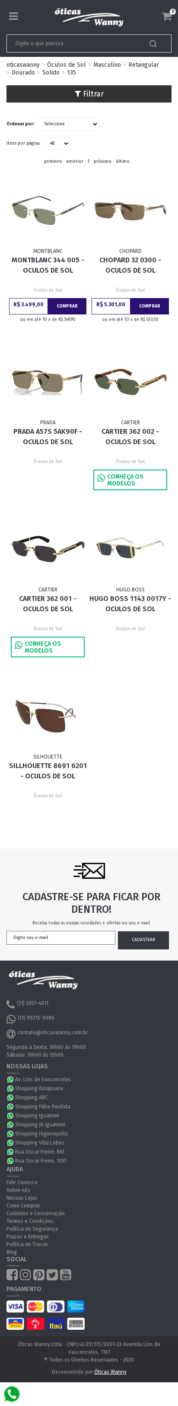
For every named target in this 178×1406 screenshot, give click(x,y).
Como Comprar (23, 1206)
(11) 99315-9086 (36, 1018)
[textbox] (73, 43)
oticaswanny (23, 64)
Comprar (67, 306)
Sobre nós (18, 1190)
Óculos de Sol (66, 64)
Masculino (107, 64)
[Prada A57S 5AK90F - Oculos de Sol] (47, 382)
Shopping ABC (31, 1098)
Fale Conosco (22, 1182)
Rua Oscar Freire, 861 (39, 1152)
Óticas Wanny (110, 1372)
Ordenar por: (20, 124)
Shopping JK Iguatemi (40, 1125)
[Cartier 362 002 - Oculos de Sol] (130, 382)
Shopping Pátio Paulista (42, 1107)
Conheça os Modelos (125, 480)
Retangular (143, 64)
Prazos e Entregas (27, 1237)
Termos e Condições (30, 1221)
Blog (11, 1252)
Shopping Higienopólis (41, 1134)
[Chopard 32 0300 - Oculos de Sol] (130, 210)
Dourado (23, 72)
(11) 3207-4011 (32, 1003)
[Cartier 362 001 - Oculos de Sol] (47, 549)
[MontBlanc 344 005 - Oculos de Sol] (47, 210)
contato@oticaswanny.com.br (53, 1033)
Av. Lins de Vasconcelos (43, 1079)
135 (71, 72)
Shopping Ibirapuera (39, 1089)
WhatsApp (10, 1079)
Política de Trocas (27, 1244)
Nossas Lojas (22, 1198)
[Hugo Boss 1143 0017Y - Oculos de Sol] (130, 549)
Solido (51, 72)
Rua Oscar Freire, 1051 (40, 1161)
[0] (167, 16)
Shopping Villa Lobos (39, 1143)
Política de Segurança (32, 1229)
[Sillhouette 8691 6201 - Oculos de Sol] (47, 716)
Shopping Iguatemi (37, 1116)
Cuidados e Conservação (35, 1213)
